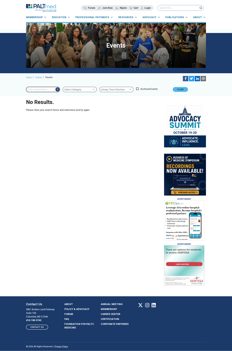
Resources (125, 17)
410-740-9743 (33, 320)
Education (59, 17)
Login (147, 7)
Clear (180, 89)
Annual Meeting (112, 304)
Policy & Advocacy (77, 309)
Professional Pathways (92, 17)
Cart (135, 7)
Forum (91, 7)
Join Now (107, 7)
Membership (34, 17)
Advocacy (149, 17)
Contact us (37, 327)
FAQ (66, 319)
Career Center (110, 314)
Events (38, 77)
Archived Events (149, 89)
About (197, 17)
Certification (110, 319)
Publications (174, 17)
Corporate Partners (115, 324)
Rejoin (123, 7)
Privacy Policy (61, 346)
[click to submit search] (201, 8)
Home (29, 77)
